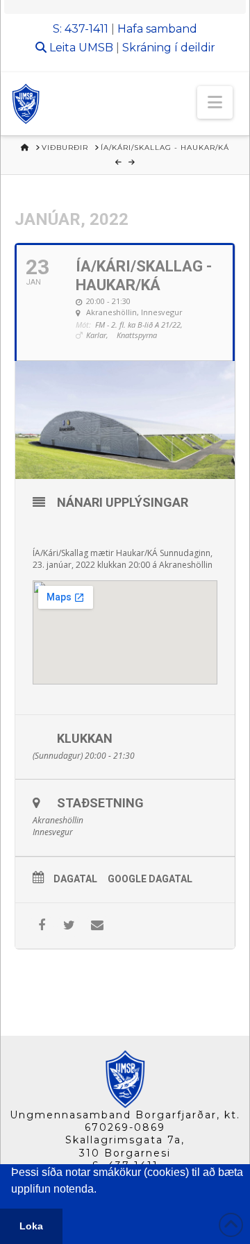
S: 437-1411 (80, 28)
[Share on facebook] (41, 926)
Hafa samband (157, 28)
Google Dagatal (150, 878)
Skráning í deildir (168, 47)
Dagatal (75, 878)
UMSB (95, 47)
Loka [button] (31, 1226)
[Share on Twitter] (69, 926)
